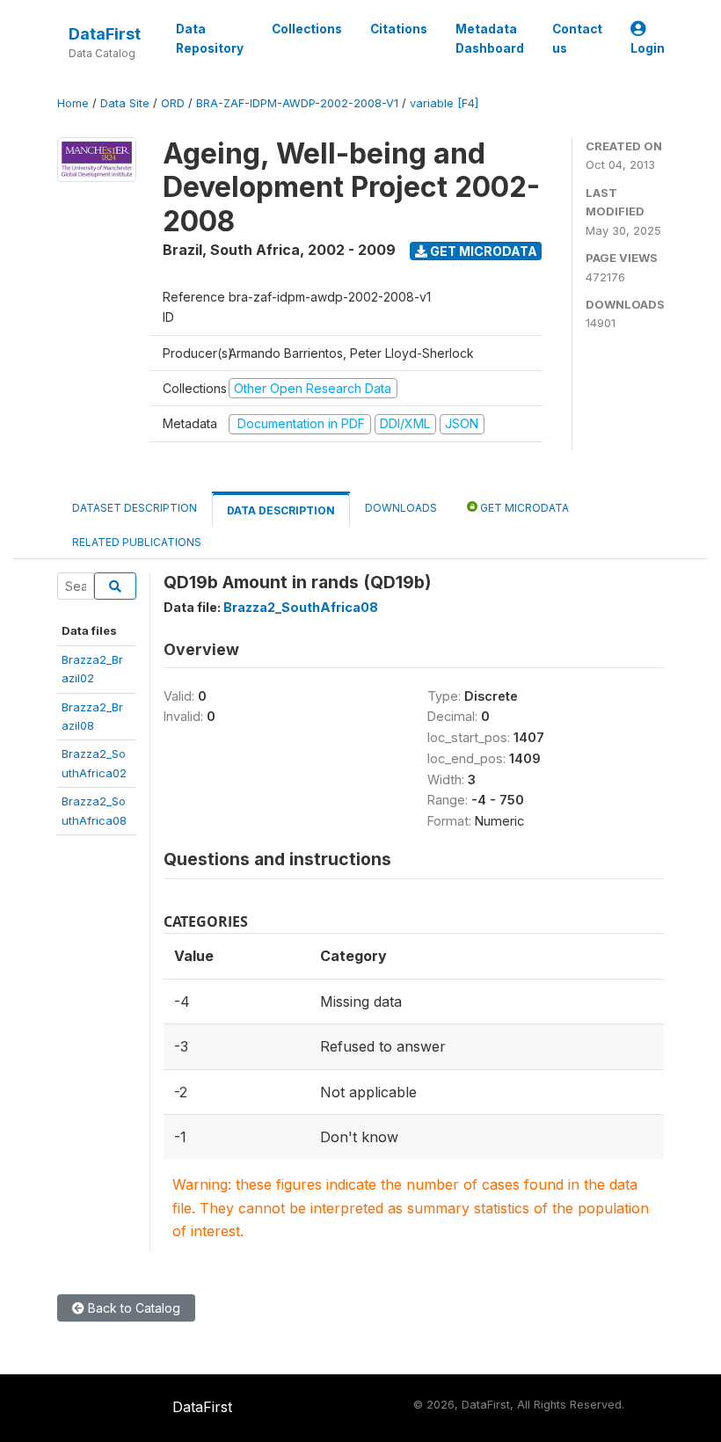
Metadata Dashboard (489, 38)
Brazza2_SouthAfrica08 (300, 607)
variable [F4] (444, 103)
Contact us (577, 38)
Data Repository (210, 38)
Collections (307, 29)
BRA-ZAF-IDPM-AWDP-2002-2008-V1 (297, 103)
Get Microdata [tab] (523, 507)
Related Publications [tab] (136, 542)
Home (73, 103)
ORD (173, 103)
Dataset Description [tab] (134, 507)
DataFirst (105, 34)
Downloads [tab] (401, 507)
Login (647, 48)
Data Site (124, 103)
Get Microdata (482, 251)
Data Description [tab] (281, 510)
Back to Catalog (132, 1307)
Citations (398, 29)
